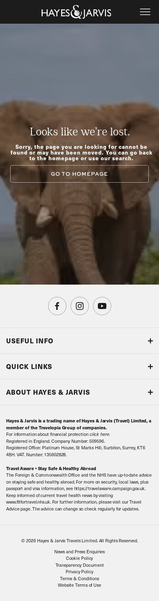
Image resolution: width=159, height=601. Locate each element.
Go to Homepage (79, 173)
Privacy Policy (79, 571)
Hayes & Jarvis (76, 12)
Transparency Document (79, 565)
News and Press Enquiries (79, 551)
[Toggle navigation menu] (145, 11)
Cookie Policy (79, 558)
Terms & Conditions (79, 578)
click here (99, 434)
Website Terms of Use (79, 585)
